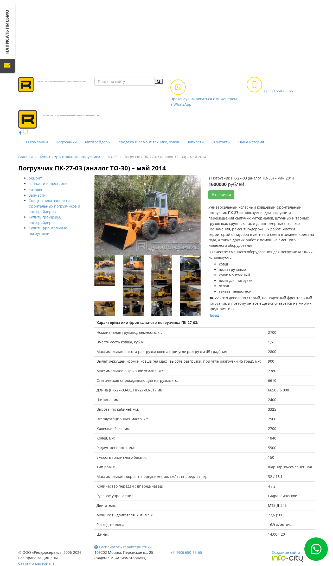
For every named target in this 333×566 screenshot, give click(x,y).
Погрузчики (66, 141)
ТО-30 (112, 156)
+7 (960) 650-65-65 (186, 552)
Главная (25, 156)
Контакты (221, 141)
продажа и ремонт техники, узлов (148, 141)
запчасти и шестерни (48, 183)
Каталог (36, 189)
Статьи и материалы (36, 563)
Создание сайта (286, 552)
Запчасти (195, 141)
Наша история (251, 141)
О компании (37, 141)
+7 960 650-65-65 (277, 90)
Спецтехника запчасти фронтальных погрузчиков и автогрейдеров (54, 206)
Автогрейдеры (98, 141)
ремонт (35, 178)
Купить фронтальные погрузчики (70, 156)
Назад (213, 315)
